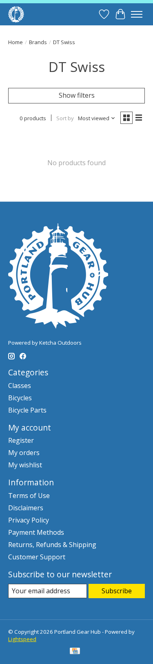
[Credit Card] (75, 652)
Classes (19, 385)
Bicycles (20, 397)
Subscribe (117, 590)
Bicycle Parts (27, 410)
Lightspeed (22, 639)
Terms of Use (29, 495)
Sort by (65, 118)
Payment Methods (36, 532)
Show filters (77, 95)
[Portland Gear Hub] (16, 14)
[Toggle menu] (137, 14)
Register (21, 440)
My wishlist (25, 464)
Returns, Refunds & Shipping (52, 544)
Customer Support (36, 556)
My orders (24, 452)
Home (15, 42)
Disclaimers (25, 507)
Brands (38, 42)
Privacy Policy (28, 520)
